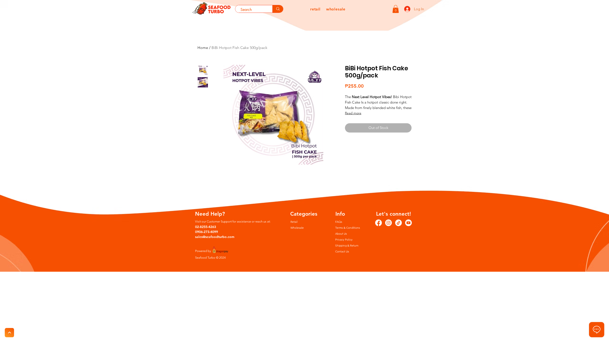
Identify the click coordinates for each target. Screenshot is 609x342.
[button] (395, 9)
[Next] (9, 332)
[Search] (277, 9)
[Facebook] (378, 222)
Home (202, 47)
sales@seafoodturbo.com (214, 237)
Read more (353, 113)
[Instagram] (388, 222)
